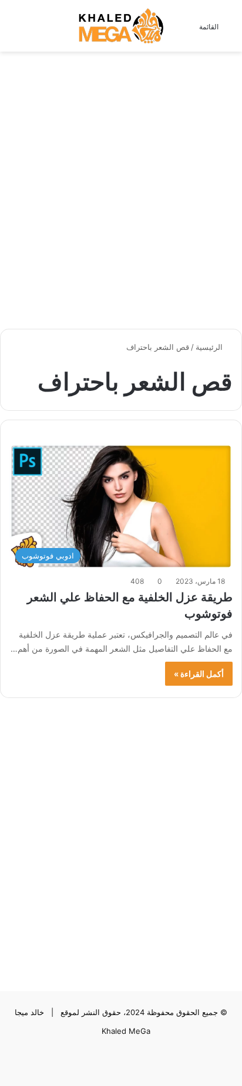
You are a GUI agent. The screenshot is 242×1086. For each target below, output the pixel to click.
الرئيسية (210, 347)
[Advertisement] (121, 184)
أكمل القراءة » (199, 674)
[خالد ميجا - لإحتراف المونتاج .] (121, 25)
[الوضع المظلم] (35, 30)
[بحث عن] (15, 30)
